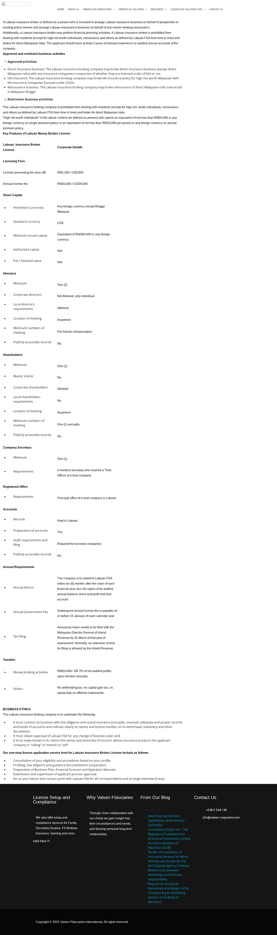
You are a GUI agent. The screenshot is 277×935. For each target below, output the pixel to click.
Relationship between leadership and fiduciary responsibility (165, 874)
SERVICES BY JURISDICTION (97, 9)
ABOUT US (73, 9)
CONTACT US (216, 9)
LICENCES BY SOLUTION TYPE (186, 9)
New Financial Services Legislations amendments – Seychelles (167, 820)
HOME (60, 9)
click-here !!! (41, 841)
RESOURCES (157, 9)
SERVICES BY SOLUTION (131, 9)
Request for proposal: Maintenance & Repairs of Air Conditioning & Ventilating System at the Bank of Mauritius (168, 893)
